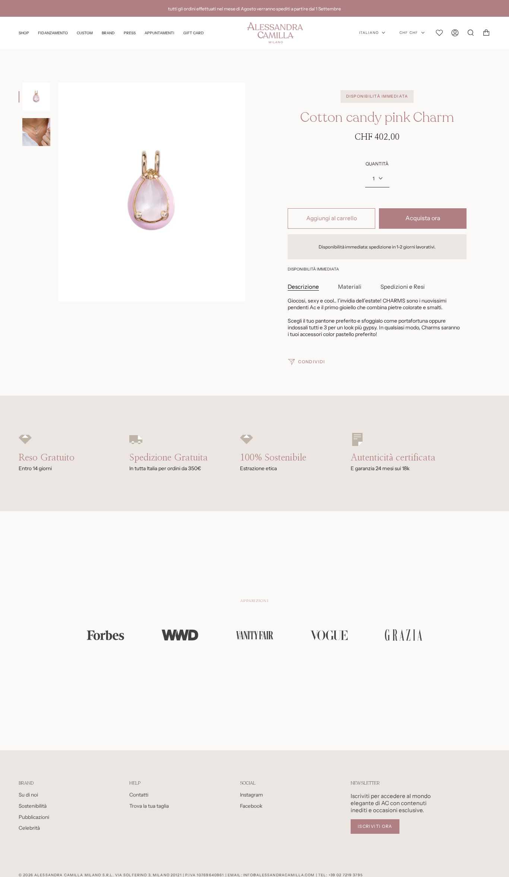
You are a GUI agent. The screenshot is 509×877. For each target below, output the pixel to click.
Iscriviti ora (375, 826)
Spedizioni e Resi (402, 286)
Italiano (369, 33)
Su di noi (28, 795)
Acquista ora (422, 218)
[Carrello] (486, 33)
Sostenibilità (33, 806)
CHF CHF (408, 33)
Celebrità (29, 828)
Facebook (251, 806)
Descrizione (303, 286)
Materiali (349, 286)
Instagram (251, 795)
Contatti (138, 795)
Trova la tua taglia (149, 806)
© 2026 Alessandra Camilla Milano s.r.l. (66, 875)
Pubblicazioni (34, 817)
